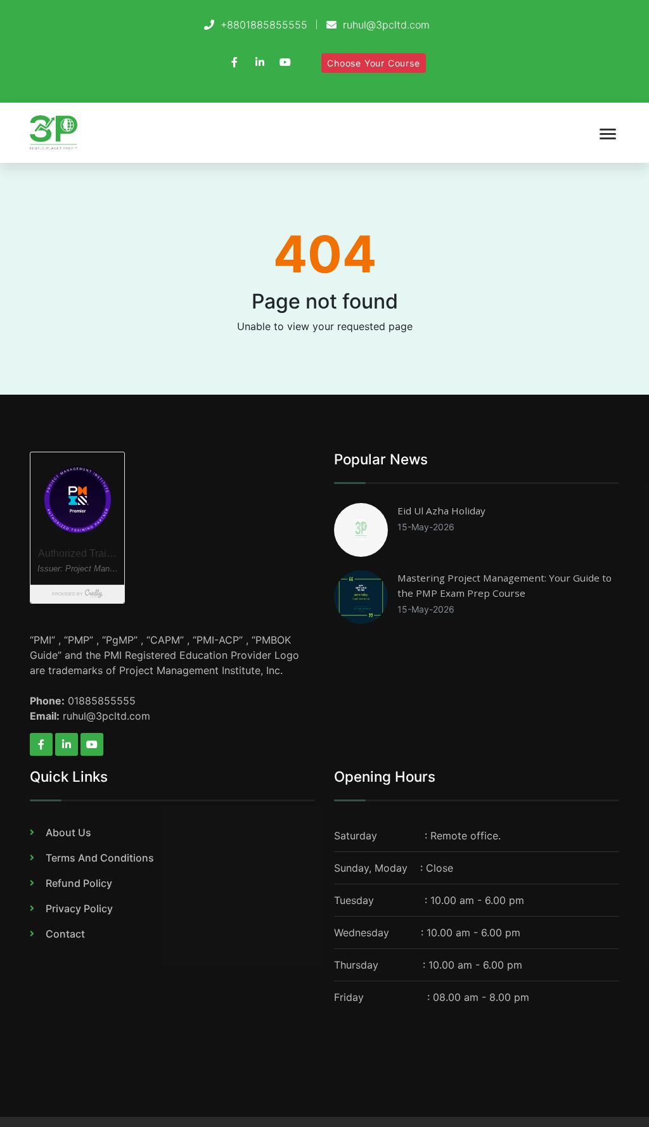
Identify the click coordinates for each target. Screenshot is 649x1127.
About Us (68, 832)
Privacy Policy (79, 908)
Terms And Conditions (100, 857)
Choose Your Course (373, 63)
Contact (65, 933)
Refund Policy (79, 883)
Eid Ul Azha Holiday (441, 510)
